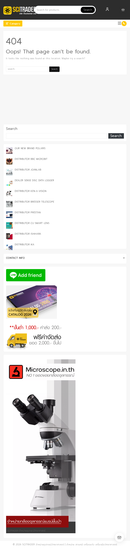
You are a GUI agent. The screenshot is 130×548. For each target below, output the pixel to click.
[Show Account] (107, 10)
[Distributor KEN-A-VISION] (9, 193)
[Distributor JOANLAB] (9, 172)
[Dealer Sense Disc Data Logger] (9, 182)
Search (87, 10)
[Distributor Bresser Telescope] (9, 204)
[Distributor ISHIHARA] (9, 236)
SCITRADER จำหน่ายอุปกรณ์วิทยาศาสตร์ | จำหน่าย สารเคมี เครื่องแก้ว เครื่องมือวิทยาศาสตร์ (69, 544)
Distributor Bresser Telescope (34, 201)
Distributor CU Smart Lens (32, 223)
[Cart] (123, 10)
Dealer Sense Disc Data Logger (34, 180)
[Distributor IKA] (9, 247)
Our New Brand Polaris (30, 148)
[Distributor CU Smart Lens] (9, 225)
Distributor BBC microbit (31, 159)
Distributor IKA (24, 244)
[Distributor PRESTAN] (9, 215)
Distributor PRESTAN (28, 212)
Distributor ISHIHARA (28, 233)
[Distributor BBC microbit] (9, 161)
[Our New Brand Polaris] (9, 150)
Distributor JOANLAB (28, 169)
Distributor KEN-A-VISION (31, 191)
